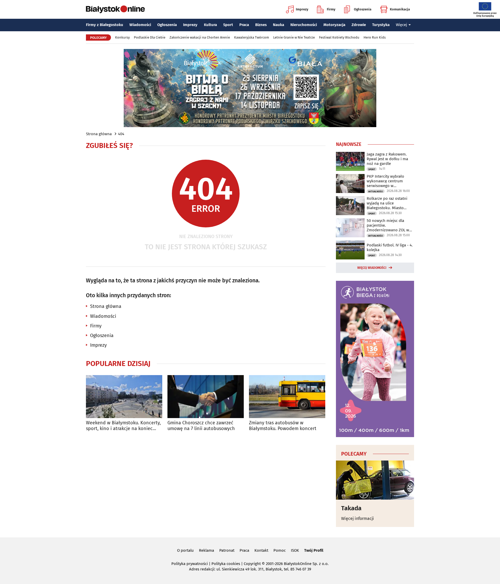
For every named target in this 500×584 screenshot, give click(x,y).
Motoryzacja (334, 24)
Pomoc (279, 550)
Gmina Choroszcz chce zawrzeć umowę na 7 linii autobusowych (201, 425)
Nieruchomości (303, 24)
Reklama (206, 550)
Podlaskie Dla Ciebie (149, 37)
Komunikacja (400, 9)
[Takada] (375, 480)
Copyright (252, 563)
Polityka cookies (225, 563)
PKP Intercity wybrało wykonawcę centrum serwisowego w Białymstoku (385, 181)
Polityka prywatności (189, 563)
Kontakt (261, 550)
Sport (228, 24)
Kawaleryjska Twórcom (251, 37)
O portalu (185, 550)
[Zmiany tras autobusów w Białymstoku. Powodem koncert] (287, 396)
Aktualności (375, 191)
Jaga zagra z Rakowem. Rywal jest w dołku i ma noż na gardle (387, 159)
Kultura (210, 24)
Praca (244, 24)
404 (121, 134)
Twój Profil (313, 550)
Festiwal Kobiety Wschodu (339, 37)
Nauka (278, 24)
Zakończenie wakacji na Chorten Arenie (200, 37)
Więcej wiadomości (371, 268)
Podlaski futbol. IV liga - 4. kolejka (390, 247)
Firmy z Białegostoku (104, 24)
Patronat (226, 550)
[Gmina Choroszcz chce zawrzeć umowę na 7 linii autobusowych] (205, 396)
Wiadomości (140, 24)
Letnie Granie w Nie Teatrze (294, 37)
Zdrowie (359, 24)
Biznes (261, 24)
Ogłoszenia (362, 9)
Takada (351, 508)
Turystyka (381, 24)
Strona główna (99, 134)
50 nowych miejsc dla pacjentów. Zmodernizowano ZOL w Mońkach (388, 225)
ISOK (295, 550)
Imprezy (302, 9)
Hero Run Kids (375, 37)
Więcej (401, 24)
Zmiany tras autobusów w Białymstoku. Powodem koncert (282, 425)
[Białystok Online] (115, 9)
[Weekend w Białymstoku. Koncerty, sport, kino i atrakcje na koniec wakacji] (124, 396)
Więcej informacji (357, 518)
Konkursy (122, 37)
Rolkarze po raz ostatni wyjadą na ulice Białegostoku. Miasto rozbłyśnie (387, 203)
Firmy (331, 9)
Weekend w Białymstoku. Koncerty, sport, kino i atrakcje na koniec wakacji (123, 425)
